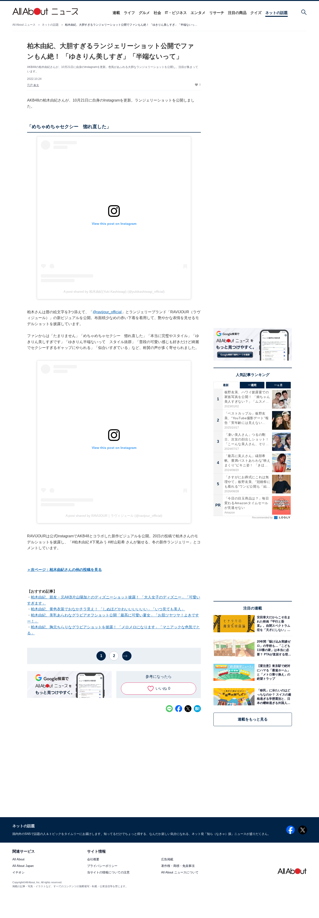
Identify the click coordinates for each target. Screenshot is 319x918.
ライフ (129, 13)
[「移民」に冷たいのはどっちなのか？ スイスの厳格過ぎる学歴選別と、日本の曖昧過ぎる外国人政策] (273, 696)
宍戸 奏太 (33, 85)
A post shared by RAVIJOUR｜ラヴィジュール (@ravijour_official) (114, 515)
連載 (116, 13)
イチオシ (18, 872)
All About (18, 859)
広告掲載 (167, 859)
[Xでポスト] (187, 708)
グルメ (144, 13)
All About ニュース (23, 24)
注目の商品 (237, 13)
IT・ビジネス (176, 13)
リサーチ (216, 13)
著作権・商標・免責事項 (178, 866)
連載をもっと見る (253, 719)
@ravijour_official (107, 312)
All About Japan (23, 866)
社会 (157, 13)
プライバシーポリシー (102, 866)
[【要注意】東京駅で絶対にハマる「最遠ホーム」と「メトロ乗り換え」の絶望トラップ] (273, 672)
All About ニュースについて (179, 872)
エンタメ (198, 13)
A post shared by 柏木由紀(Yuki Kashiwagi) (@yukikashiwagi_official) (114, 291)
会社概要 (93, 859)
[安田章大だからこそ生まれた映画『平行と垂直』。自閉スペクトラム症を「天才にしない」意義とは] (273, 623)
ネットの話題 (276, 13)
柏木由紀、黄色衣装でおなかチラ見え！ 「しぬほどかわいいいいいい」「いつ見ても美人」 (108, 609)
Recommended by (262, 517)
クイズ (256, 13)
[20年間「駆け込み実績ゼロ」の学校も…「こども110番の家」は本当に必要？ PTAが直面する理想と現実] (273, 648)
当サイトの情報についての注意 (108, 872)
